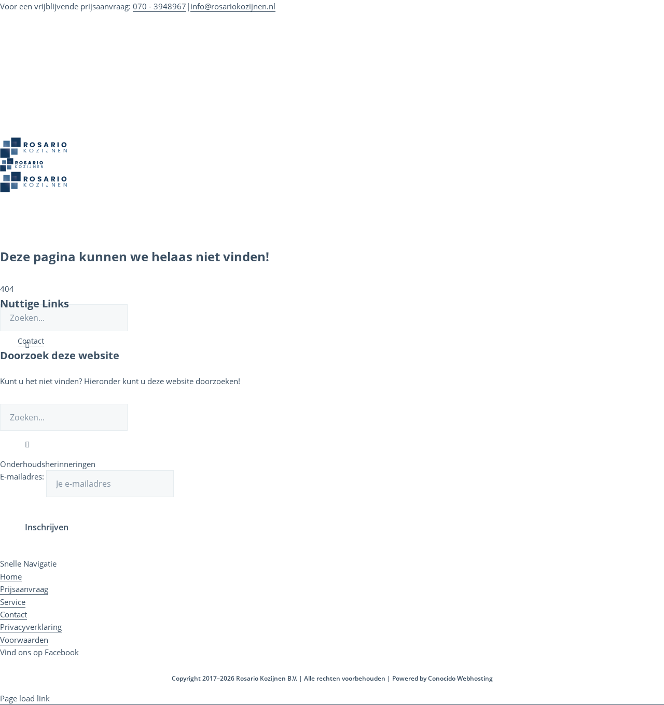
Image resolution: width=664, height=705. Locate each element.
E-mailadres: (23, 476)
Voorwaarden (24, 639)
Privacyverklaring (31, 627)
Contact (31, 341)
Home (11, 576)
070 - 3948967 (159, 6)
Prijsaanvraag (24, 589)
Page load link (25, 698)
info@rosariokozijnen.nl (232, 6)
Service (12, 602)
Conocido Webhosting (460, 678)
